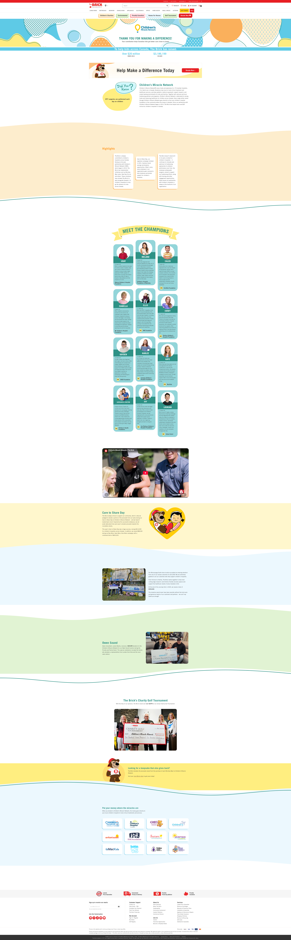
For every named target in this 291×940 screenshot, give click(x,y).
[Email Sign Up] (119, 906)
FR (201, 1)
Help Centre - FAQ (133, 906)
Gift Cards (179, 920)
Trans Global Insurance (183, 914)
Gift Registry (132, 921)
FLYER (184, 5)
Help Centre (173, 1)
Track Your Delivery (193, 1)
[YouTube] (104, 917)
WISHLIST (176, 5)
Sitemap (184, 936)
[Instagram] (93, 917)
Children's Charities (106, 15)
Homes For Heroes (154, 15)
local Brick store (138, 776)
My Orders (131, 919)
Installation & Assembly (183, 910)
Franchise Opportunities (159, 921)
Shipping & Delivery (182, 916)
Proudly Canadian (138, 15)
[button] (113, 6)
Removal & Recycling (182, 918)
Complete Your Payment (135, 908)
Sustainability (182, 1)
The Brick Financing (134, 912)
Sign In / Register (133, 918)
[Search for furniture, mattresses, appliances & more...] (167, 6)
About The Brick (157, 906)
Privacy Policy (164, 936)
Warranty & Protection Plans (184, 908)
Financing (165, 1)
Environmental (122, 15)
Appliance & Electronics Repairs (185, 912)
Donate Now (185, 15)
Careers (155, 919)
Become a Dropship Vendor (160, 923)
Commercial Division (158, 914)
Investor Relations (157, 912)
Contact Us (132, 904)
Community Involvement (159, 910)
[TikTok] (97, 917)
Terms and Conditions (175, 936)
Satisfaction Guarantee (183, 921)
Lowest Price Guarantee (183, 904)
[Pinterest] (100, 917)
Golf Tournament (170, 15)
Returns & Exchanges (182, 906)
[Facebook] (90, 917)
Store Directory (157, 904)
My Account (133, 916)
